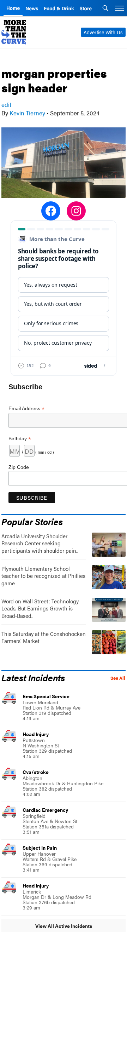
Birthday (19, 438)
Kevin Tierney (27, 113)
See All (117, 678)
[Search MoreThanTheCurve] (105, 9)
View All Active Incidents (63, 925)
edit (6, 104)
